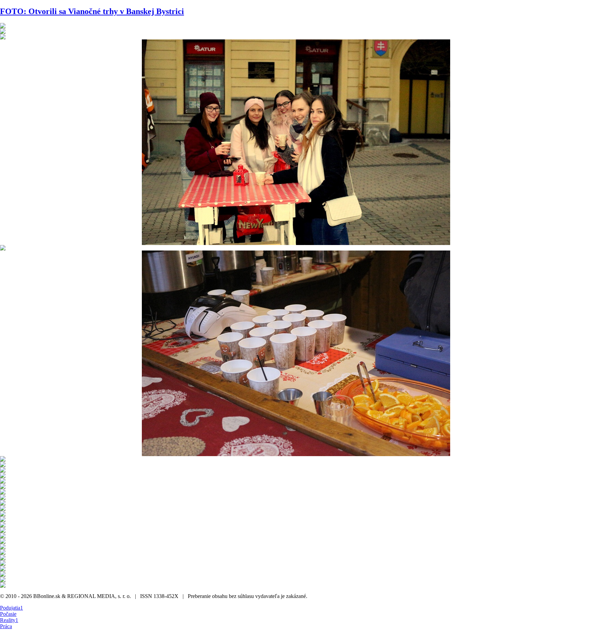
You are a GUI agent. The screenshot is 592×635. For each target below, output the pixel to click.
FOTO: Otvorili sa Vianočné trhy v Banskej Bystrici (92, 11)
